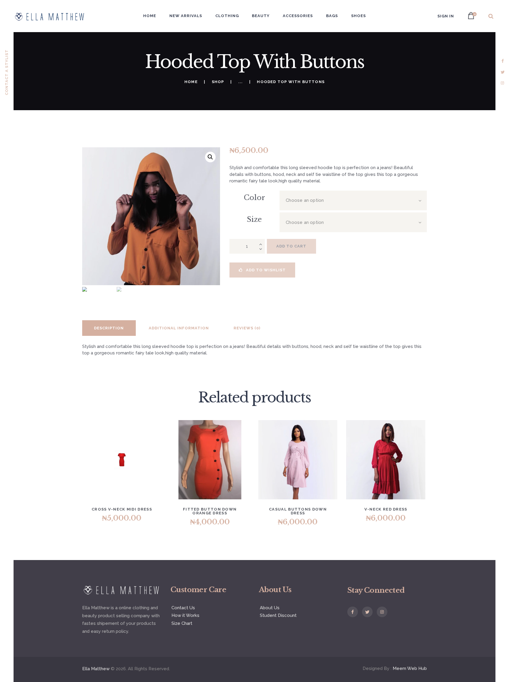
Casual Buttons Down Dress (298, 511)
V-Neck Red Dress (385, 509)
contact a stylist (6, 72)
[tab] (109, 328)
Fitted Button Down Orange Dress (210, 511)
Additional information (179, 328)
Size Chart (181, 623)
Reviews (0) (247, 328)
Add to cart (291, 246)
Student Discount (278, 615)
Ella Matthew (96, 668)
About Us (270, 607)
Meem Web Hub (410, 668)
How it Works (185, 615)
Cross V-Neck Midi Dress (122, 509)
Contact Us (183, 607)
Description (109, 328)
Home (191, 82)
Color (254, 197)
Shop (218, 82)
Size (254, 219)
